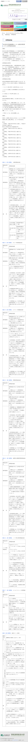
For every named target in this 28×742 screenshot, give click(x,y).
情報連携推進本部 (7, 23)
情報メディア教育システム (7, 29)
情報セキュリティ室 (20, 26)
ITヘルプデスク (15, 740)
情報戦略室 (7, 26)
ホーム (3, 33)
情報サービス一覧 (20, 29)
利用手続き (7, 34)
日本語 (19, 1)
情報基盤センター (20, 23)
